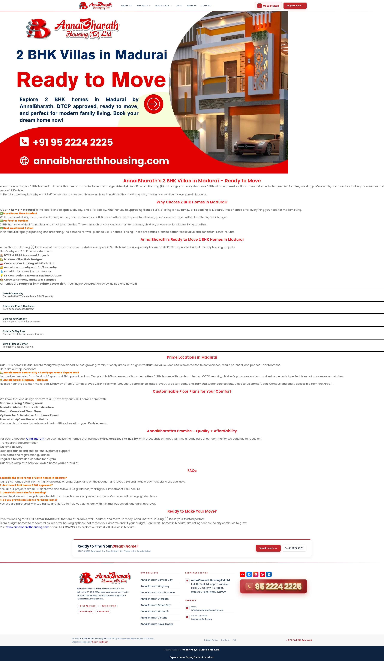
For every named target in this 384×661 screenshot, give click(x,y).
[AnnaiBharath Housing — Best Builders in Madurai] (94, 6)
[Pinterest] (262, 574)
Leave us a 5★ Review (201, 619)
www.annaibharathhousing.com (27, 527)
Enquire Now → (295, 5)
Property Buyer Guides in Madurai (200, 649)
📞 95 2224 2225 (294, 548)
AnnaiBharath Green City (160, 605)
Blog (180, 5)
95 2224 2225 (271, 6)
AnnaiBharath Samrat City (160, 580)
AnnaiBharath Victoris (160, 617)
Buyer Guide (162, 5)
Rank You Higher (100, 642)
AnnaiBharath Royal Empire (160, 624)
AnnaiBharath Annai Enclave (160, 592)
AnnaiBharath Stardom (160, 599)
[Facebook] (249, 574)
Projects (142, 5)
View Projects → (268, 548)
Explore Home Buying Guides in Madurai (192, 657)
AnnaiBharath (35, 439)
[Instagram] (255, 574)
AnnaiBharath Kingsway (160, 586)
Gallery (191, 5)
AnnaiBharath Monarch (160, 611)
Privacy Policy (211, 640)
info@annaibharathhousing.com (207, 610)
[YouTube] (242, 574)
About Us (126, 5)
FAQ (234, 640)
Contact (206, 5)
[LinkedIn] (269, 574)
